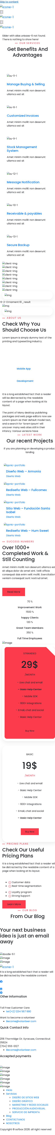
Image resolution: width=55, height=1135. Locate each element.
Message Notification (23, 182)
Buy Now (29, 730)
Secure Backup (18, 245)
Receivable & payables (24, 213)
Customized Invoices (23, 115)
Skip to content (9, 2)
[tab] (27, 357)
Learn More (14, 904)
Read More (13, 592)
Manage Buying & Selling (26, 84)
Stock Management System (22, 149)
